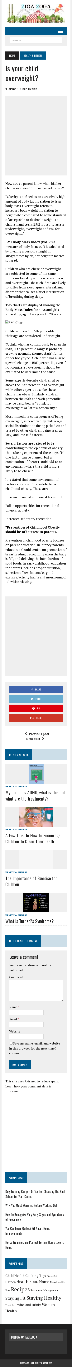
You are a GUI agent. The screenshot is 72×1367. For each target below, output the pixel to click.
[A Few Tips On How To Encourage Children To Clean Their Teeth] (36, 824)
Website (14, 1031)
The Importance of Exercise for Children (31, 881)
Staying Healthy (43, 1297)
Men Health (57, 1282)
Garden (10, 1282)
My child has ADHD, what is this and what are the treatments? (35, 795)
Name (13, 1007)
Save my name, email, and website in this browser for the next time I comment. (34, 1048)
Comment (16, 977)
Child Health (28, 89)
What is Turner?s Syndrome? (29, 920)
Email (13, 1019)
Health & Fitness (16, 786)
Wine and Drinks (29, 1305)
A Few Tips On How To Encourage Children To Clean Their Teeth (32, 838)
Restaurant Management (44, 1290)
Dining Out (52, 1276)
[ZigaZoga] (36, 13)
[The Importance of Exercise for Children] (36, 867)
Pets (7, 1290)
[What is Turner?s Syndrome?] (36, 910)
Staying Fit (15, 1298)
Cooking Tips (35, 1275)
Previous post (39, 734)
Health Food (27, 1281)
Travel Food (10, 1305)
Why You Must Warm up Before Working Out (31, 1205)
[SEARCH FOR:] (36, 40)
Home (44, 1281)
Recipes (20, 1289)
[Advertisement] (36, 135)
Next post (33, 739)
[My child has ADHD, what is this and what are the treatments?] (36, 781)
